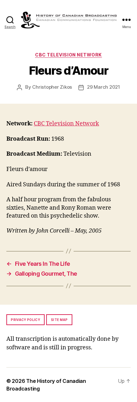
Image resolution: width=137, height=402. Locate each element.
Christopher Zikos (52, 87)
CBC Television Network (68, 54)
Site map (59, 320)
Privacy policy (25, 320)
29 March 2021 (103, 87)
